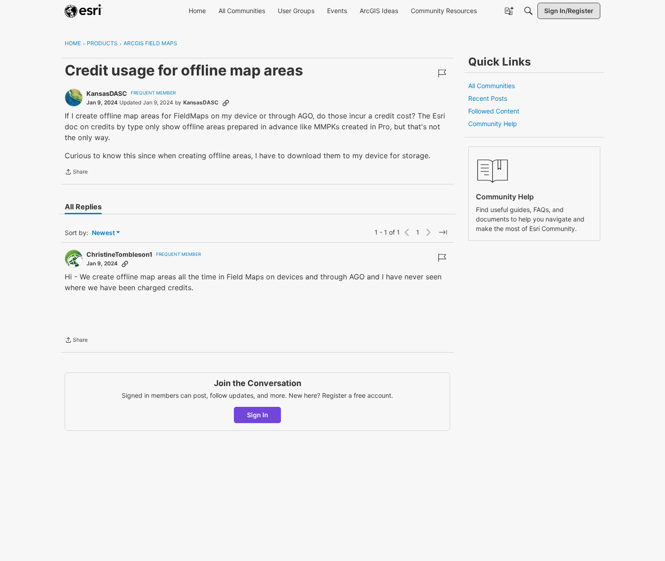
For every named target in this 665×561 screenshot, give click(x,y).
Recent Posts (487, 98)
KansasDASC (106, 93)
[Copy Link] (225, 103)
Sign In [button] (257, 415)
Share (76, 172)
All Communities (491, 86)
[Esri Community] (84, 11)
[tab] (83, 206)
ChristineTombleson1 (119, 254)
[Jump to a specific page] (443, 232)
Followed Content (493, 111)
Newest (103, 233)
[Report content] (442, 73)
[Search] (528, 11)
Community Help (492, 123)
